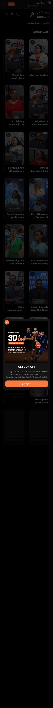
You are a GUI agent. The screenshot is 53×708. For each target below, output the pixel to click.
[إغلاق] (7, 322)
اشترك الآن (26, 384)
